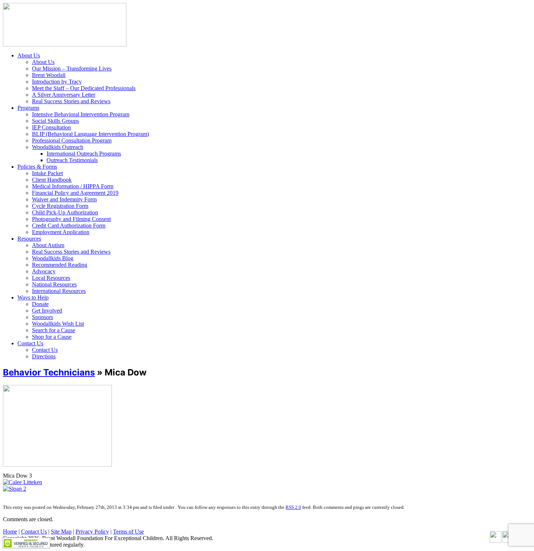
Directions (44, 356)
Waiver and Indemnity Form (64, 199)
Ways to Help (33, 297)
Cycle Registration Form (60, 206)
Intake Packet (47, 173)
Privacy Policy (92, 531)
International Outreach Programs (83, 153)
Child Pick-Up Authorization (65, 212)
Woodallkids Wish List (58, 324)
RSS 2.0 (293, 507)
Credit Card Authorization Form (68, 225)
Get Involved (47, 310)
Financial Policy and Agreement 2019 (75, 193)
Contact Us (30, 343)
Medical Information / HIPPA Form (72, 186)
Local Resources (51, 278)
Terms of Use (128, 531)
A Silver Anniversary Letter (63, 95)
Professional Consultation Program (72, 140)
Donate (40, 304)
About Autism (48, 245)
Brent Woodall (48, 75)
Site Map (61, 531)
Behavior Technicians (49, 372)
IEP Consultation (51, 127)
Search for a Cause (53, 330)
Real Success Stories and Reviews (71, 101)
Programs (28, 108)
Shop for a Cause (52, 337)
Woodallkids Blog (52, 258)
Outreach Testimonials (72, 160)
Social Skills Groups (55, 121)
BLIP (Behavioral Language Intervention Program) (90, 134)
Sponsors (42, 317)
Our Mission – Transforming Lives (72, 68)
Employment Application (60, 232)
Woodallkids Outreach (57, 147)
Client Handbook (52, 180)
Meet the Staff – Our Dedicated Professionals (83, 88)
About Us (28, 55)
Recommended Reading (59, 265)
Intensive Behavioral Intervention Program (80, 114)
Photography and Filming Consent (71, 219)
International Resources (59, 291)
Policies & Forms (37, 167)
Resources (29, 239)
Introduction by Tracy (57, 82)
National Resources (54, 284)
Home (10, 531)
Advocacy (44, 271)
